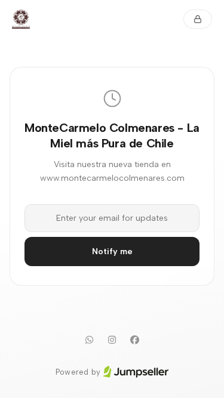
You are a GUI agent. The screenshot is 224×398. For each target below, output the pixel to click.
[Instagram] (112, 340)
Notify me (112, 251)
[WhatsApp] (89, 340)
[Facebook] (135, 340)
